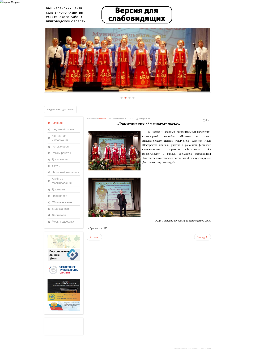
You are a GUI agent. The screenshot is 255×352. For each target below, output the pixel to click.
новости (102, 119)
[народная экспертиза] (64, 300)
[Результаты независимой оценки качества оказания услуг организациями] (64, 310)
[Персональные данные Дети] (64, 261)
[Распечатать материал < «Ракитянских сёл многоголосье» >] (204, 121)
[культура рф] (64, 291)
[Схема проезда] (64, 247)
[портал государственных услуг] (64, 278)
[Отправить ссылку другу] (207, 121)
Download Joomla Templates (184, 348)
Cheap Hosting (205, 348)
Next (212, 58)
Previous (42, 58)
